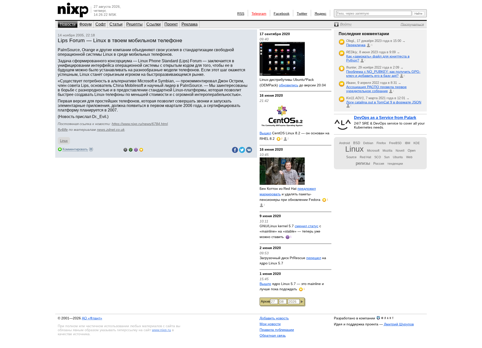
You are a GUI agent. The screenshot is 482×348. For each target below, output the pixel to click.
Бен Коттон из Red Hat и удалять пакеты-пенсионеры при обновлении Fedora (290, 194)
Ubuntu (398, 157)
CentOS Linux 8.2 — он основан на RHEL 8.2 (294, 136)
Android (344, 143)
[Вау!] (141, 149)
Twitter (302, 14)
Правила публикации (277, 330)
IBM (407, 143)
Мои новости (270, 324)
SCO (377, 157)
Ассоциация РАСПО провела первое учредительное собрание (376, 89)
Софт (100, 24)
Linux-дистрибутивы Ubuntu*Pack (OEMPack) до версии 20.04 (293, 82)
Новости (68, 24)
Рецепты (134, 24)
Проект (171, 24)
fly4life (63, 130)
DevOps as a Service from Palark (385, 117)
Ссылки (153, 24)
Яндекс (320, 14)
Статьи (116, 24)
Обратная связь (273, 335)
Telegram (259, 14)
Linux (64, 141)
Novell (400, 150)
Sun (387, 157)
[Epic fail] (125, 149)
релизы (363, 163)
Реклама (190, 24)
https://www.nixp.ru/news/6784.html (140, 124)
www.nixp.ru (161, 330)
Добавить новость (274, 318)
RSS (240, 14)
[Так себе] (131, 149)
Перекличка (356, 45)
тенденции (395, 163)
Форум (85, 24)
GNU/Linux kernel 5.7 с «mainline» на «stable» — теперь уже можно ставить (290, 231)
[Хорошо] (136, 149)
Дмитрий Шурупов (399, 324)
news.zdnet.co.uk (111, 130)
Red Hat (365, 157)
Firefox (381, 143)
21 (372, 45)
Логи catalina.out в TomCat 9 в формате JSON (383, 102)
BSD (356, 143)
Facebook (281, 14)
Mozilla (387, 150)
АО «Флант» (92, 318)
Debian (368, 143)
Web (409, 157)
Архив (265, 301)
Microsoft (373, 150)
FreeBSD (395, 143)
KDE (416, 143)
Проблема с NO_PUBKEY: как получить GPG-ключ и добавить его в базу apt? (383, 74)
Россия (378, 163)
